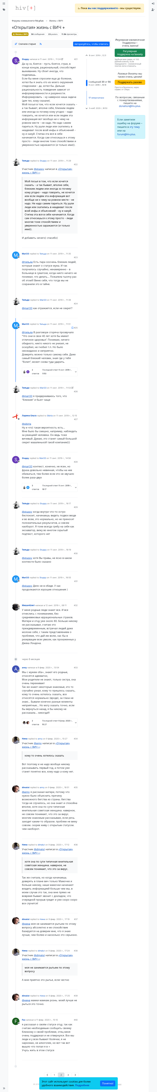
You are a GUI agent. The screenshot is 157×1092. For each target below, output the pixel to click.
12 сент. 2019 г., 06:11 (56, 605)
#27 (76, 419)
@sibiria (26, 423)
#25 (76, 327)
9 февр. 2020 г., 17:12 (58, 844)
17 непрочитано (96, 97)
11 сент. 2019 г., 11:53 (60, 388)
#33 (76, 667)
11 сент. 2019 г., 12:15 (66, 415)
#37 (76, 919)
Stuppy (25, 59)
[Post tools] (75, 151)
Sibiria (50, 415)
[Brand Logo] (25, 8)
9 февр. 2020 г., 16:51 (58, 787)
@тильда (27, 261)
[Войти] (153, 3)
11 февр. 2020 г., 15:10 (47, 1020)
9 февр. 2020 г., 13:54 (48, 667)
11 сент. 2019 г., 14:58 (60, 458)
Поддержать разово (130, 82)
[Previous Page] (47, 1074)
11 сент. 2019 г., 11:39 (60, 300)
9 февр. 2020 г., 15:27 (56, 738)
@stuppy (39, 169)
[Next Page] (75, 1074)
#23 (76, 257)
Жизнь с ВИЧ (21, 34)
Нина (24, 738)
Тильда (25, 160)
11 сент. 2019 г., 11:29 (60, 160)
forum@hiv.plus (126, 134)
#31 (76, 581)
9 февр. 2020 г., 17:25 (59, 995)
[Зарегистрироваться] (153, 9)
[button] (4, 1088)
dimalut (25, 787)
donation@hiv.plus (129, 106)
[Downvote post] (69, 151)
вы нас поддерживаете (103, 8)
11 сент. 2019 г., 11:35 (60, 253)
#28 (76, 462)
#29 (76, 507)
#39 (76, 995)
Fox (23, 1020)
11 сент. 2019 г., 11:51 (60, 324)
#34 (76, 738)
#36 (76, 844)
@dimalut (39, 849)
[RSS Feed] (40, 44)
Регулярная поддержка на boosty (130, 53)
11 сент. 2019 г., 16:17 (60, 503)
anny (24, 667)
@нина (26, 923)
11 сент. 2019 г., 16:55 (60, 577)
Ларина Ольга (29, 415)
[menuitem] (153, 3)
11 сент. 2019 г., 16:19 (60, 549)
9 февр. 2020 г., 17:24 (59, 950)
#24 (76, 303)
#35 (76, 787)
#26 (76, 391)
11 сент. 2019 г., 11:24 (50, 59)
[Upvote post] (59, 151)
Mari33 (25, 253)
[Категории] (4, 3)
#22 (76, 164)
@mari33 (27, 308)
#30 (76, 553)
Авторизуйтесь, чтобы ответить (91, 44)
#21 (76, 59)
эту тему (135, 126)
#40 (76, 1020)
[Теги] (4, 9)
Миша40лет (28, 605)
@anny (38, 743)
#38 (76, 950)
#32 (76, 605)
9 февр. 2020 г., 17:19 (59, 919)
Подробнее (82, 1085)
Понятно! (107, 1083)
